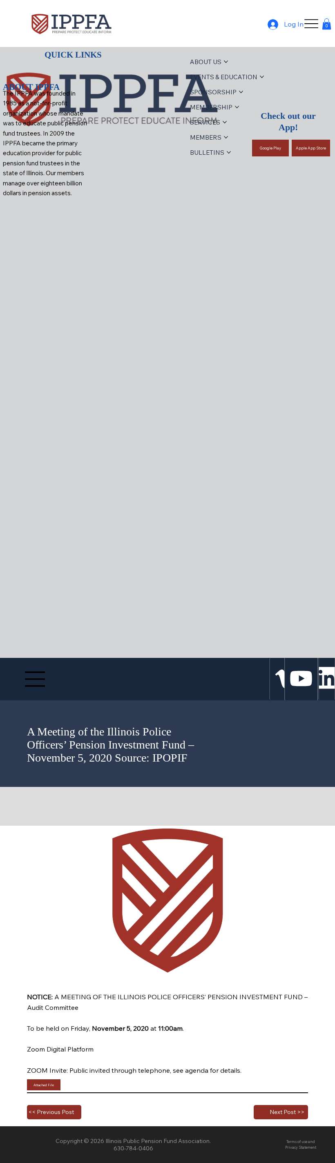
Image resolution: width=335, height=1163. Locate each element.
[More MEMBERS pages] (226, 137)
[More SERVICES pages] (225, 122)
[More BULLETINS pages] (229, 152)
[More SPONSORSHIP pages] (241, 92)
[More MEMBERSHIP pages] (237, 107)
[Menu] (311, 23)
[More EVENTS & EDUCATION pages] (262, 77)
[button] (326, 23)
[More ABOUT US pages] (226, 62)
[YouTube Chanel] (301, 679)
